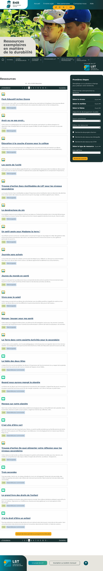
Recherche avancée (80, 158)
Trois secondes (9, 472)
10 (43, 88)
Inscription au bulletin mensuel (64, 563)
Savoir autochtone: (79, 118)
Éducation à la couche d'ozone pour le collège (25, 143)
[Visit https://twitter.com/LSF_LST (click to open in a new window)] (63, 7)
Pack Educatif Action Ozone (16, 99)
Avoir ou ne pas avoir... (13, 120)
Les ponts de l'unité (11, 164)
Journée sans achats (12, 254)
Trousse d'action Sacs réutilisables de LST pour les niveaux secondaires (32, 187)
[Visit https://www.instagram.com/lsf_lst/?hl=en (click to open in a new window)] (59, 7)
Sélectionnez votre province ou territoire (83, 91)
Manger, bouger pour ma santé (17, 318)
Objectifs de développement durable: (85, 112)
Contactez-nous (79, 4)
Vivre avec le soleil (11, 297)
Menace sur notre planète (15, 403)
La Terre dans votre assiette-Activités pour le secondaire (30, 339)
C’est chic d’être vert (12, 425)
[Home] (14, 4)
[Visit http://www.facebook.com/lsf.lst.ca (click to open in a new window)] (56, 7)
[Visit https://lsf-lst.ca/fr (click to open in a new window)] (91, 68)
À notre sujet (48, 4)
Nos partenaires (63, 4)
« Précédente (5, 88)
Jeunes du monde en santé (15, 275)
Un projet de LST (38, 563)
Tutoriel (10, 59)
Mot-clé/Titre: (77, 150)
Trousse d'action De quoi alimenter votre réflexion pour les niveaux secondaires (32, 449)
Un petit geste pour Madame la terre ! (21, 231)
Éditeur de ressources (80, 125)
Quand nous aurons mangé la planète (21, 382)
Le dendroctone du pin (13, 210)
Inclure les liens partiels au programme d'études (33, 534)
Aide (92, 4)
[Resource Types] (34, 94)
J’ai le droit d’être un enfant (16, 518)
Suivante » (62, 88)
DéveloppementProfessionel (67, 59)
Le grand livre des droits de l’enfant (20, 495)
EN (71, 7)
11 (45, 88)
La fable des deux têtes (13, 361)
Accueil (37, 4)
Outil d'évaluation (81, 59)
